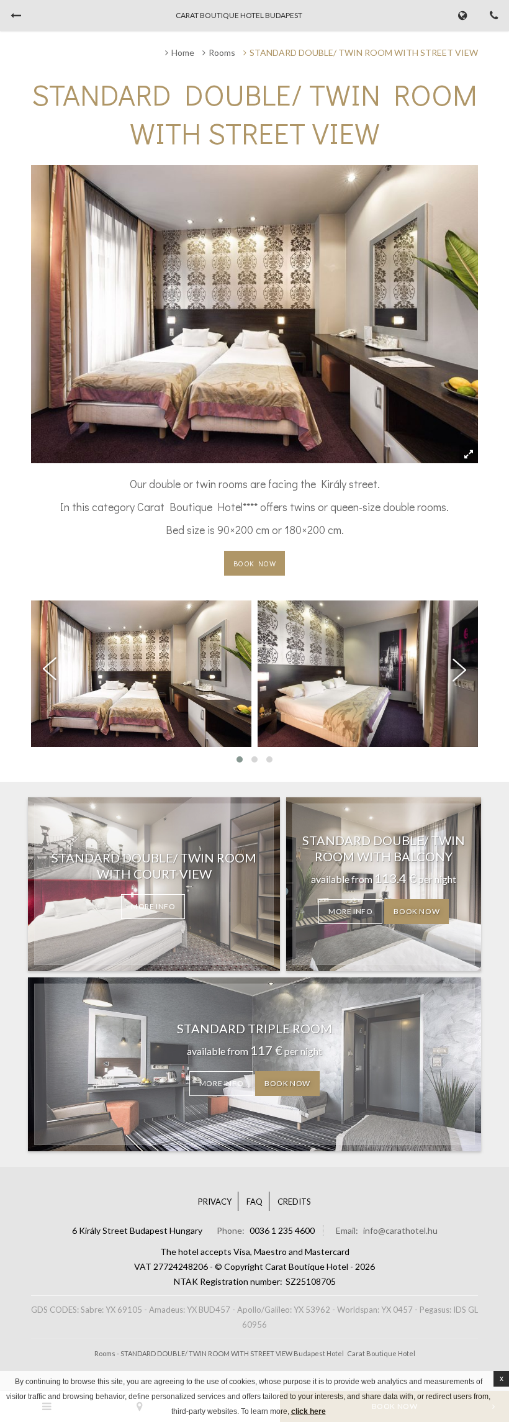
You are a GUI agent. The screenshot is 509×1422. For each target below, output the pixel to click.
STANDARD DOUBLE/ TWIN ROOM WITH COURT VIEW (154, 865)
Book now (254, 563)
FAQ (254, 1202)
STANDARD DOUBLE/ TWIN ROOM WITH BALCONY (383, 848)
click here (308, 1411)
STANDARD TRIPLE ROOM (254, 1028)
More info (153, 906)
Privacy (215, 1202)
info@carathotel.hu (400, 1230)
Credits (294, 1202)
